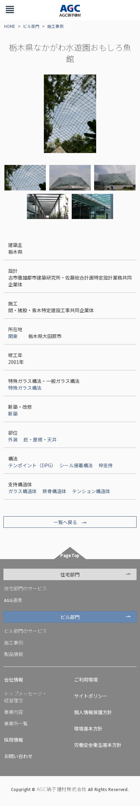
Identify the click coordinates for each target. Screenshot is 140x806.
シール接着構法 (76, 465)
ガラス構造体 (22, 491)
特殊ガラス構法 (24, 387)
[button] (10, 10)
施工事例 (55, 26)
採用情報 (13, 739)
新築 (13, 413)
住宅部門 (70, 574)
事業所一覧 (16, 723)
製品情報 (13, 654)
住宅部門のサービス (25, 588)
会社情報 (13, 679)
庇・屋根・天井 (40, 439)
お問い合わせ (18, 756)
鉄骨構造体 (54, 491)
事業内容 (13, 711)
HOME (9, 26)
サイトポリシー (90, 695)
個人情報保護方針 (93, 712)
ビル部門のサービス (25, 630)
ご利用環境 (86, 679)
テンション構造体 (91, 491)
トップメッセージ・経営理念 (25, 697)
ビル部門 (31, 26)
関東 (13, 336)
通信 (13, 600)
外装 (13, 439)
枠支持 (106, 465)
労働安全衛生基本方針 (98, 744)
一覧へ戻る (65, 522)
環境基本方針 (88, 728)
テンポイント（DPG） (31, 465)
